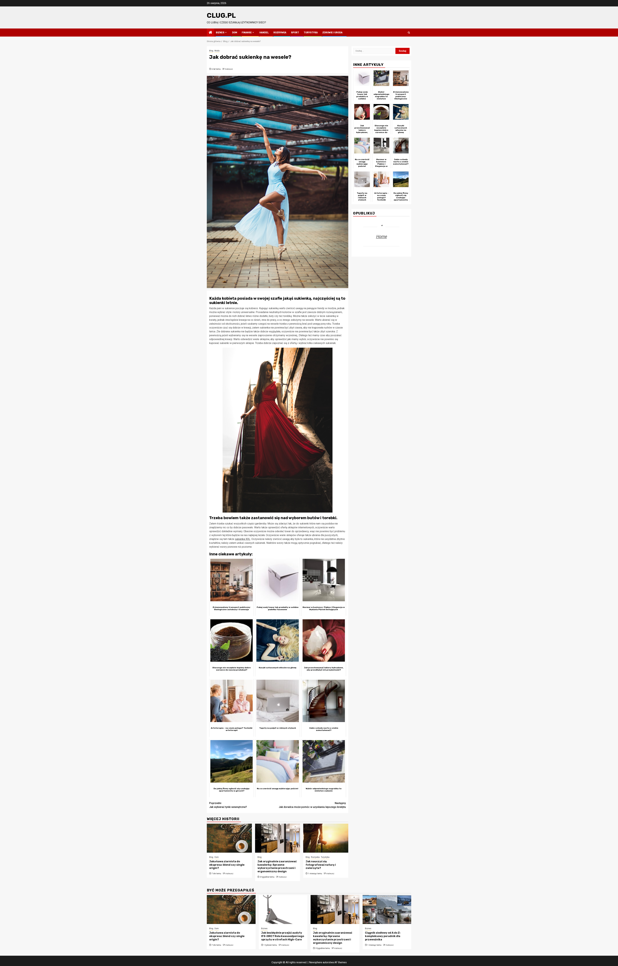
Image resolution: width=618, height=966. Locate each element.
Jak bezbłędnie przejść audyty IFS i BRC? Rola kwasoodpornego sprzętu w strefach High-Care (282, 936)
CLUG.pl (221, 15)
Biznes (220, 32)
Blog (211, 51)
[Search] (409, 32)
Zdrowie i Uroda (332, 32)
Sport (295, 32)
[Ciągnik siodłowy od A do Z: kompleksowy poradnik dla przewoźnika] (387, 909)
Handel (264, 32)
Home (381, 236)
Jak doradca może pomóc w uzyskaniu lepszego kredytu (312, 805)
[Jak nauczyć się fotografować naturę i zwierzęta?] (325, 838)
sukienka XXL (242, 539)
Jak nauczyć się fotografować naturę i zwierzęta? (321, 865)
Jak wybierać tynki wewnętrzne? (228, 805)
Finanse (247, 32)
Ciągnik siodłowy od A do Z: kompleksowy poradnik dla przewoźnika (382, 936)
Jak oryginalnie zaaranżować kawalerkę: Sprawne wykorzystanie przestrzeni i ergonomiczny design (277, 866)
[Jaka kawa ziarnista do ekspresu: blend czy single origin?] (229, 838)
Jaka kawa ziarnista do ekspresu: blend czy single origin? (226, 865)
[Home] (210, 32)
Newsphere (315, 962)
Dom (234, 32)
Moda (217, 51)
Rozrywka (279, 32)
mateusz (229, 69)
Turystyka (311, 32)
